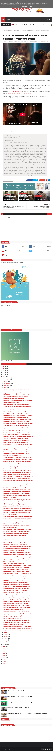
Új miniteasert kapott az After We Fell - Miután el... (16, 622)
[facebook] (42, 749)
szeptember (7, 383)
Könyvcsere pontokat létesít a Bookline (13, 524)
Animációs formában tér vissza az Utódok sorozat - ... (17, 628)
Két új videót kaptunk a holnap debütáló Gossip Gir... (17, 599)
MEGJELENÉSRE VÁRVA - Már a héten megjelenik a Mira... (17, 415)
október (6, 381)
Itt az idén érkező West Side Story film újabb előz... (16, 421)
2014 (4, 655)
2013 (4, 657)
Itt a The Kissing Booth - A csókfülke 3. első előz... (16, 603)
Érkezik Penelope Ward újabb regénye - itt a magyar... (17, 487)
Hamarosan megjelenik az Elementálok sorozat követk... (18, 596)
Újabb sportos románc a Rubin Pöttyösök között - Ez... (17, 470)
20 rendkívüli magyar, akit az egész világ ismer (15, 438)
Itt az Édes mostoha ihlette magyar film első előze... (17, 554)
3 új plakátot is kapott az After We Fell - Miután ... (16, 539)
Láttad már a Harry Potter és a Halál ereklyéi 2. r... (16, 544)
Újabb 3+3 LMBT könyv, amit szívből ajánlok (14, 446)
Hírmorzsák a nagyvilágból (27, 30)
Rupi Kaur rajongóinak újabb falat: (12, 455)
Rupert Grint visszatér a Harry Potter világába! (18, 707)
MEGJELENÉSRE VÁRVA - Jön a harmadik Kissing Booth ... (17, 395)
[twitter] (45, 749)
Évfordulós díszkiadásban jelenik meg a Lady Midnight (17, 556)
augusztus (7, 385)
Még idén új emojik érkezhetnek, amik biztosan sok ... (17, 525)
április (5, 636)
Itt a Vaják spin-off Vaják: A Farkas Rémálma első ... (16, 579)
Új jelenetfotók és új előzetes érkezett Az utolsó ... (16, 468)
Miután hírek (40, 30)
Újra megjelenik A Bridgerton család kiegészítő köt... (17, 601)
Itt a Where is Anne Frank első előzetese (13, 563)
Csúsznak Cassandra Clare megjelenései (14, 486)
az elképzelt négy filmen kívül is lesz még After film (20, 93)
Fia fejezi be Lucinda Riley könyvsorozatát (14, 594)
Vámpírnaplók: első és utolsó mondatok (13, 561)
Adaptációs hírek (46, 24)
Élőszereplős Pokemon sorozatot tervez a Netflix (16, 429)
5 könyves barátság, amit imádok (12, 402)
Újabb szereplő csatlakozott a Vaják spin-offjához (16, 607)
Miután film (35, 30)
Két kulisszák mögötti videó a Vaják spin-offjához (16, 575)
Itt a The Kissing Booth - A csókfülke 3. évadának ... (16, 567)
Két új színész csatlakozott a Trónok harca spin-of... (17, 605)
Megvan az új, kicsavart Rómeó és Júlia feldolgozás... (17, 491)
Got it (30, 6)
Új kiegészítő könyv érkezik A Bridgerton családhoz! (17, 406)
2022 (4, 374)
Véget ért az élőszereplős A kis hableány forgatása (16, 560)
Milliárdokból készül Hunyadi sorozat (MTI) (14, 535)
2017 (4, 650)
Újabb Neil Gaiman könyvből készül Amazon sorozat (17, 467)
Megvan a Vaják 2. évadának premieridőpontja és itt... (17, 584)
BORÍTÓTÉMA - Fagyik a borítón (11, 514)
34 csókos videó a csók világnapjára (12, 617)
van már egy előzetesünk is (15, 91)
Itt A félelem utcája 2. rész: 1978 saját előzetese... (16, 611)
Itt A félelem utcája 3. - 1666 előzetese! (13, 550)
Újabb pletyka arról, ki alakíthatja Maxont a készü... (16, 413)
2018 (4, 648)
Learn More (24, 6)
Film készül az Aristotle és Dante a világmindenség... (17, 537)
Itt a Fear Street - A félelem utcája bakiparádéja (16, 440)
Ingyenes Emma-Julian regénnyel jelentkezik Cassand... (18, 565)
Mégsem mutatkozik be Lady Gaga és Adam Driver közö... (18, 436)
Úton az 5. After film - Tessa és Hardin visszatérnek (41, 198)
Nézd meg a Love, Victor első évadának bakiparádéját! (20, 702)
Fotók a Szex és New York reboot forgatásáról (15, 442)
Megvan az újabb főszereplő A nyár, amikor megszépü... (18, 480)
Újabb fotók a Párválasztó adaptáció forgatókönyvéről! (18, 476)
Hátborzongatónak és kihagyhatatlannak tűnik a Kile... (17, 463)
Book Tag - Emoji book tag (10, 527)
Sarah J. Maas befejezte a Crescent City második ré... (17, 457)
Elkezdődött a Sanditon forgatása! (12, 618)
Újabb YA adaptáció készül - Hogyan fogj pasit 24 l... (16, 495)
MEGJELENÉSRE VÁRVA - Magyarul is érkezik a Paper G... (17, 408)
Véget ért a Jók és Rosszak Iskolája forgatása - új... (16, 389)
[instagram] (44, 749)
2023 (4, 372)
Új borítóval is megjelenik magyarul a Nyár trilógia (16, 598)
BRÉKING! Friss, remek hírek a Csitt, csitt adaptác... (16, 552)
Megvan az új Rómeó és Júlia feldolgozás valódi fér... (17, 451)
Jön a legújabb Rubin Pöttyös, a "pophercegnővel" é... (17, 484)
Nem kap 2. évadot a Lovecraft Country (13, 624)
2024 (4, 370)
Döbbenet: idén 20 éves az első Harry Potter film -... (16, 588)
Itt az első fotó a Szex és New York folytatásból (15, 582)
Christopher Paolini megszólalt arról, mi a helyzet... (16, 453)
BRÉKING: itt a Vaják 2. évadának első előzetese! (16, 580)
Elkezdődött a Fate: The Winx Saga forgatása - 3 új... (17, 489)
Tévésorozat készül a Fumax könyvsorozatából (15, 396)
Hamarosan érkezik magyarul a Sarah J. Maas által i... (17, 510)
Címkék (39, 364)
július (5, 387)
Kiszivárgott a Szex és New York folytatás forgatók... (17, 531)
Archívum (13, 364)
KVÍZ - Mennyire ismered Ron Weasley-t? (16, 690)
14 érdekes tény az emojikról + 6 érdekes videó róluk (17, 520)
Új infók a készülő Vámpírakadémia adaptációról (16, 432)
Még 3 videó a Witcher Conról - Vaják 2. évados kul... (17, 573)
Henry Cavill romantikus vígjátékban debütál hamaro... (18, 508)
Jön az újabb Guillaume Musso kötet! (13, 609)
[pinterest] (47, 749)
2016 (4, 652)
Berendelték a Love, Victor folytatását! (13, 398)
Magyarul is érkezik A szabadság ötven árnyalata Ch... (17, 630)
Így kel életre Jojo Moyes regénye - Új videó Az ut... (16, 501)
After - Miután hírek (17, 30)
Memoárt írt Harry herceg (10, 497)
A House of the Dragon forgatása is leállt (14, 505)
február (6, 640)
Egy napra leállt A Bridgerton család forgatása (15, 533)
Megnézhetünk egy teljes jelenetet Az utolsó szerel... (17, 472)
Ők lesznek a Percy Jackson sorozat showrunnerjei (16, 541)
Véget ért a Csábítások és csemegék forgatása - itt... (17, 546)
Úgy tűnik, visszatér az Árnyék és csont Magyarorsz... (17, 499)
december (7, 378)
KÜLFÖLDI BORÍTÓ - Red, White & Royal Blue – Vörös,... (17, 586)
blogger (49, 214)
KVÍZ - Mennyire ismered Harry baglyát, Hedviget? (16, 427)
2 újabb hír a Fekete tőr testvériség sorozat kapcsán (17, 615)
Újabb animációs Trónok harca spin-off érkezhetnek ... (17, 529)
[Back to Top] (51, 749)
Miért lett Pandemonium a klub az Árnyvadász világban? (18, 558)
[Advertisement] (26, 317)
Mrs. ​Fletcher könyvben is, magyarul (13, 592)
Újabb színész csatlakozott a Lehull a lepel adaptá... (17, 512)
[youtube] (49, 749)
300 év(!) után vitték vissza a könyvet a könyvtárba (17, 391)
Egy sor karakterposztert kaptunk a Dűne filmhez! (16, 503)
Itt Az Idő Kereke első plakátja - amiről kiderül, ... (16, 450)
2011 (4, 661)
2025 (4, 368)
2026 (4, 367)
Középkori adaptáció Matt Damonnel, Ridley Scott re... (17, 482)
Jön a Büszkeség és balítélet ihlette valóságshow (16, 590)
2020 (4, 644)
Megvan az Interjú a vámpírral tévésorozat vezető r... (17, 393)
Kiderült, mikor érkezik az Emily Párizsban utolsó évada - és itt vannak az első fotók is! (27, 713)
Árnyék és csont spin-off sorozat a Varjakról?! (15, 417)
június (5, 632)
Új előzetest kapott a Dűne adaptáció (13, 465)
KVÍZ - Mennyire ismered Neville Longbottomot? (16, 404)
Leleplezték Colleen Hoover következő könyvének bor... (18, 400)
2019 (4, 646)
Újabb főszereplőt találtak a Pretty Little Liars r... (16, 425)
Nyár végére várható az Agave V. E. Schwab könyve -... (17, 434)
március (6, 638)
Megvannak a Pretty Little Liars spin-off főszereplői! (17, 626)
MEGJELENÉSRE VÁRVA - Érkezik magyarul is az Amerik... (17, 419)
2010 (4, 663)
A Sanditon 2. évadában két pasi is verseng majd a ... (17, 461)
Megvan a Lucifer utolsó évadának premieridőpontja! (17, 444)
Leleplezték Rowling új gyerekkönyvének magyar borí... (18, 423)
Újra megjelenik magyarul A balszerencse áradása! (17, 448)
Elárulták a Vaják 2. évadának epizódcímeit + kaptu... (17, 577)
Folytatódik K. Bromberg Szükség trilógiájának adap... (17, 613)
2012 (4, 659)
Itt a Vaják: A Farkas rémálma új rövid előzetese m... (16, 474)
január (5, 642)
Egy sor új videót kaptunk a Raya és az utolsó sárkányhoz (20, 696)
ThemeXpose (9, 749)
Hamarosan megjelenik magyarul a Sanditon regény (17, 548)
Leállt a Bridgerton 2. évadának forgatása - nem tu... (17, 518)
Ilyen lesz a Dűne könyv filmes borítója (13, 431)
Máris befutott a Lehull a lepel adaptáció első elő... (16, 478)
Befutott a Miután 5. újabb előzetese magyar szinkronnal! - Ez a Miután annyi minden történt (25, 197)
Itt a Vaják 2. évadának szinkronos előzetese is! (15, 569)
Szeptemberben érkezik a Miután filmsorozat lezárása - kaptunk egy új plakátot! (11, 198)
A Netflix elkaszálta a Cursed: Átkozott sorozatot (16, 571)
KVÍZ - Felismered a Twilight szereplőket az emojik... (17, 522)
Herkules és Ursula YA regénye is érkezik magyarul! (16, 493)
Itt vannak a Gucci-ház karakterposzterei (14, 412)
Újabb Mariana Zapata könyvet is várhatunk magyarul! (18, 516)
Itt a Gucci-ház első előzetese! (11, 410)
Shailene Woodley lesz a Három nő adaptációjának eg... (18, 459)
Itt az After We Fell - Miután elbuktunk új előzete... (16, 543)
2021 (4, 376)
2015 (4, 654)
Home (4, 30)
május (5, 634)
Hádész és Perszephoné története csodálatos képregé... (18, 506)
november (7, 380)
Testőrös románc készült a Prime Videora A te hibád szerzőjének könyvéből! (20, 24)
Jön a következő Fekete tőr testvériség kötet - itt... (16, 620)
